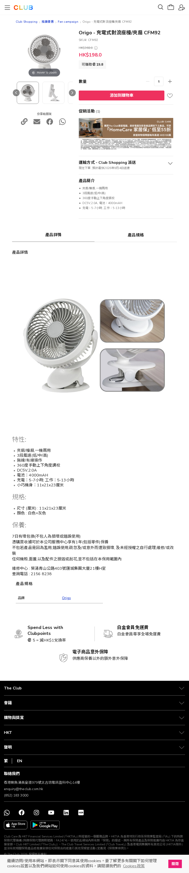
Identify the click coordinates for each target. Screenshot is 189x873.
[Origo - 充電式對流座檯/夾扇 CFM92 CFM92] (28, 93)
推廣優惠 (48, 22)
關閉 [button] (175, 863)
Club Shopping (26, 22)
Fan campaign (68, 22)
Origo (66, 598)
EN (19, 761)
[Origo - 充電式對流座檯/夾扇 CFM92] (53, 93)
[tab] (53, 235)
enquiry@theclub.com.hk (23, 789)
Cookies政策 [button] (134, 866)
